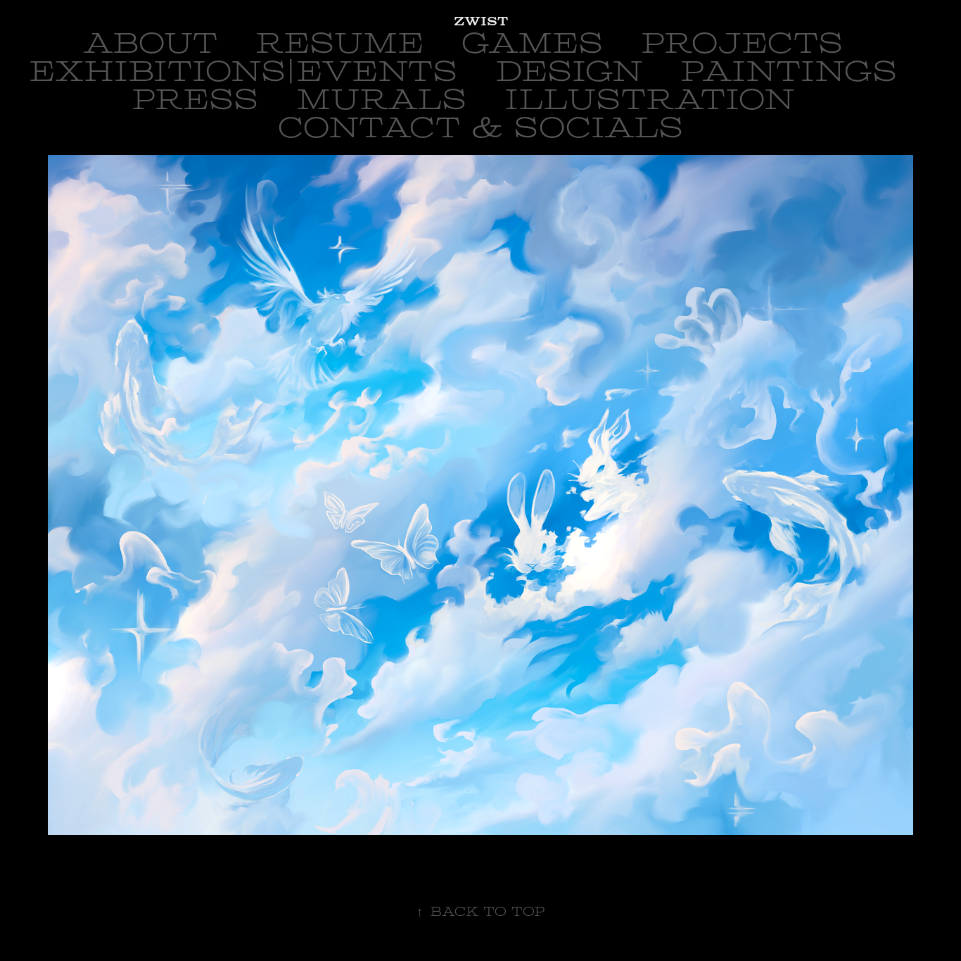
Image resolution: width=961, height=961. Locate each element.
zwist (481, 21)
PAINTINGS (788, 71)
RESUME (339, 43)
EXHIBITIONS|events (243, 71)
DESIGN (568, 71)
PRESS (195, 99)
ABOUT (150, 43)
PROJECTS (742, 43)
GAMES (532, 43)
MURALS (381, 99)
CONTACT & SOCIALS (480, 127)
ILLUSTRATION (649, 99)
